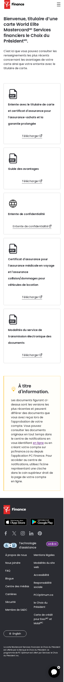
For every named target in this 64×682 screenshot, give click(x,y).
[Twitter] (14, 533)
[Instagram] (23, 533)
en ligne (38, 443)
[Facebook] (6, 533)
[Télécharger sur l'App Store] (16, 522)
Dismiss (58, 667)
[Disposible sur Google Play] (42, 522)
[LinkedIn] (31, 533)
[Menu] (58, 4)
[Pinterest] (40, 533)
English (17, 633)
